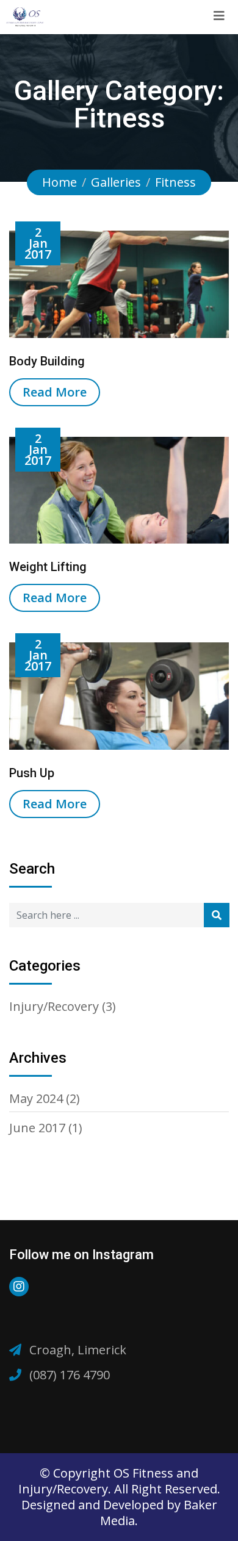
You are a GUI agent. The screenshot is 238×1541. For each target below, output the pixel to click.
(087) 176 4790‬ (69, 1375)
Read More (55, 392)
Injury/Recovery (54, 1006)
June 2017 (37, 1127)
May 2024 (36, 1098)
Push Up (31, 773)
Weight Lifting (48, 566)
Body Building (47, 361)
